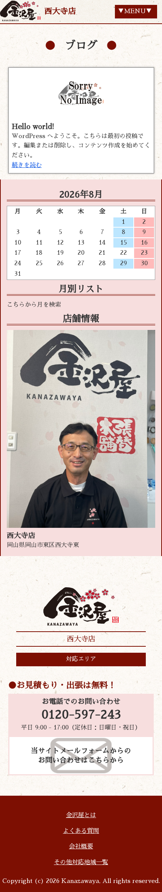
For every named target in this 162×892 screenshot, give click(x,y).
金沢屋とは (81, 815)
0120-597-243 (81, 715)
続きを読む (27, 165)
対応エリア (81, 659)
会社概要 (81, 846)
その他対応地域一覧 (81, 862)
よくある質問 (81, 831)
